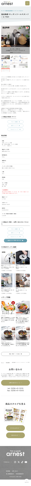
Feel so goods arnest (7, 3)
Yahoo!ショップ (15, 129)
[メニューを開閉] (27, 3)
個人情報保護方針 (10, 474)
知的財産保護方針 (20, 474)
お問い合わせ (15, 471)
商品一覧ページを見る (14, 354)
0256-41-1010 (17, 388)
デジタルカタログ (14, 428)
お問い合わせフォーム (14, 382)
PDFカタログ (14, 435)
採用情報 (8, 471)
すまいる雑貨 (14, 121)
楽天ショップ (14, 125)
